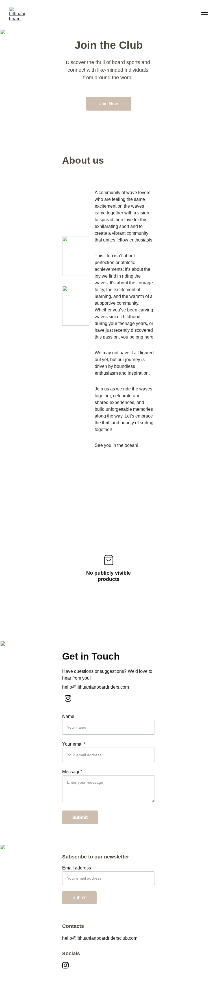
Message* (72, 771)
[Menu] (204, 14)
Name (68, 716)
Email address (76, 868)
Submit (80, 817)
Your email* (73, 744)
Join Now (108, 103)
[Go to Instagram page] (68, 698)
